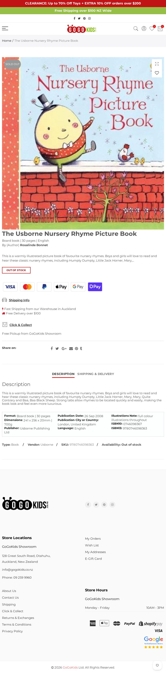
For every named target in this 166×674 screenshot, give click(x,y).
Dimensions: (13, 420)
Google (64, 348)
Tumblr (81, 348)
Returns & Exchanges (18, 618)
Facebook (52, 348)
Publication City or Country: (78, 420)
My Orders (93, 538)
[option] (83, 143)
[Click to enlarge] (157, 63)
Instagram (112, 505)
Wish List (92, 545)
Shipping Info (19, 300)
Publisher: (11, 428)
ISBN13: (116, 428)
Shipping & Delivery (95, 374)
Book (15, 444)
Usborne (46, 444)
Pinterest (76, 348)
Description (63, 374)
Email (71, 348)
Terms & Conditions (16, 624)
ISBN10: (116, 423)
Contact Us (10, 597)
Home (6, 41)
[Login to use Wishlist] (157, 72)
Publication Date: (71, 416)
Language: (66, 428)
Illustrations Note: (124, 416)
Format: (10, 416)
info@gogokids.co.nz (17, 569)
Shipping (9, 604)
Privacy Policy (12, 631)
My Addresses (95, 552)
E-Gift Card (93, 559)
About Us (9, 591)
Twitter (57, 348)
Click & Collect (21, 325)
